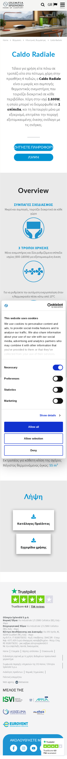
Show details (48, 415)
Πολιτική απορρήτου (12, 677)
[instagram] (23, 748)
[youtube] (33, 748)
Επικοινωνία (47, 651)
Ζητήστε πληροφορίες (33, 147)
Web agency (8, 682)
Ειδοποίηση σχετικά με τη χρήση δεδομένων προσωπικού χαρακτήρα (29, 658)
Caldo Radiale (56, 40)
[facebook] (13, 748)
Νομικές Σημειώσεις (35, 672)
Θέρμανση (17, 40)
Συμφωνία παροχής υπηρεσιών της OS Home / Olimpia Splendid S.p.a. (29, 666)
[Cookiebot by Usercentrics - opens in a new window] (48, 305)
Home (5, 40)
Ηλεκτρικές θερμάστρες (36, 40)
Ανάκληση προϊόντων (13, 672)
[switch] (58, 378)
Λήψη (33, 157)
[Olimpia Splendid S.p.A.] (16, 4)
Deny (33, 450)
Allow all (33, 426)
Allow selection (33, 438)
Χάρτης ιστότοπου (30, 651)
